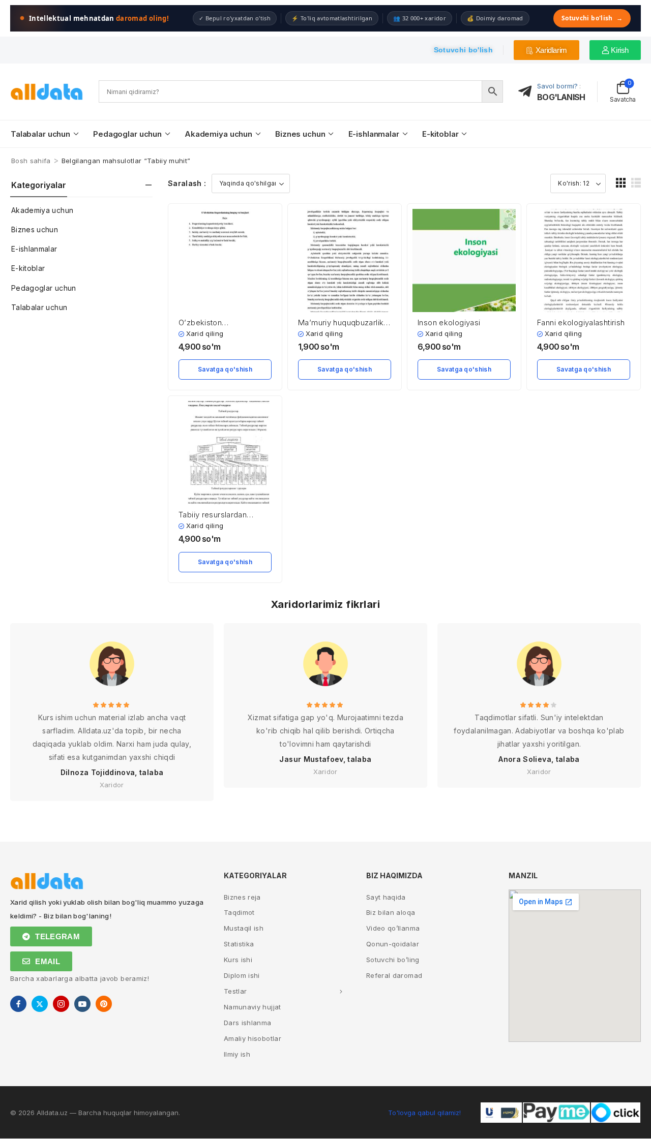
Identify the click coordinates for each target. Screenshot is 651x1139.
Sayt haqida (386, 897)
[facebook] (18, 1004)
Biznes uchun (300, 134)
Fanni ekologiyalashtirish (581, 322)
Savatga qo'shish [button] (225, 369)
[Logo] (46, 92)
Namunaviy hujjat (252, 1007)
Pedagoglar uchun (127, 134)
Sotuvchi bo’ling (393, 960)
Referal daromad (394, 975)
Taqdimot (239, 912)
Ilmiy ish (237, 1054)
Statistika (239, 944)
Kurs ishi (238, 960)
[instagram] (61, 1004)
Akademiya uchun (218, 134)
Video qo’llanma (393, 928)
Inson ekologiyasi (449, 322)
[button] (621, 183)
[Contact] (528, 92)
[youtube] (82, 1004)
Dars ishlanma (248, 1023)
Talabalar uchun (40, 134)
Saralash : (187, 183)
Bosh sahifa (31, 161)
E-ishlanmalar (373, 134)
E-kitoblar (440, 134)
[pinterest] (104, 1004)
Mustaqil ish (243, 928)
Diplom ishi (242, 975)
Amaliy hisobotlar (252, 1038)
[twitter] (40, 1004)
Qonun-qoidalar (392, 944)
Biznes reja (242, 897)
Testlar (235, 991)
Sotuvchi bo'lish (592, 18)
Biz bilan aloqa (390, 912)
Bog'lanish (561, 97)
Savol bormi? (557, 86)
